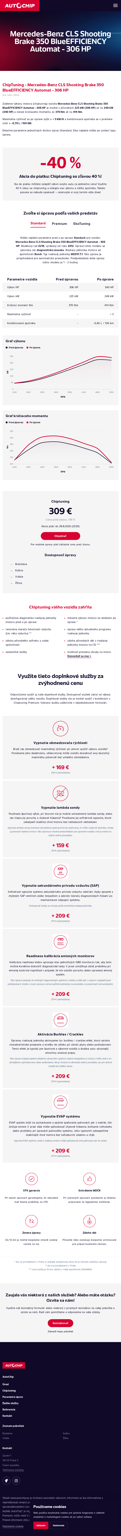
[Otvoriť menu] (115, 5)
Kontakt (7, 1415)
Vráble (6, 1438)
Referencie (9, 1409)
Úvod (6, 1384)
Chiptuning (9, 1390)
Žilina (65, 1438)
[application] (60, 375)
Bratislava (7, 1433)
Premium (59, 223)
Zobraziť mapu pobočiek (60, 1331)
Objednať (60, 536)
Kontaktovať (60, 1323)
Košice (66, 1433)
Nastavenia (58, 1525)
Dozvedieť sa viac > (79, 656)
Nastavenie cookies (13, 1526)
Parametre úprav (13, 1396)
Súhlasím (40, 1525)
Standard (38, 223)
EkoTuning (81, 223)
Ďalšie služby (10, 1403)
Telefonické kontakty (13, 1469)
